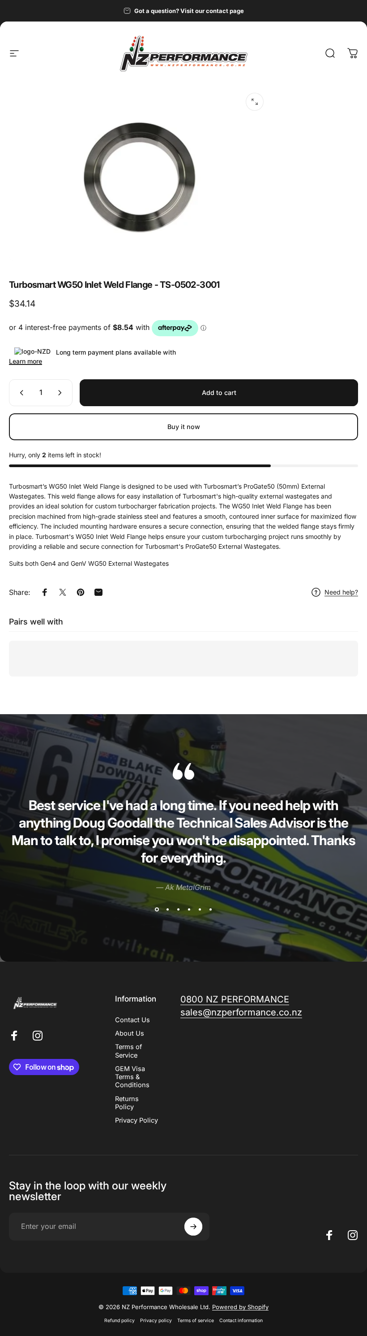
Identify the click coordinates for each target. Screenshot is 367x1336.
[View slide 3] (178, 909)
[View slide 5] (199, 909)
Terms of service (195, 1320)
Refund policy (119, 1320)
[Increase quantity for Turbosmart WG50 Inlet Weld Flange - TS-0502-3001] (61, 393)
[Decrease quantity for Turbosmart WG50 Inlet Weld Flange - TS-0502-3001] (19, 393)
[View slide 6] (210, 909)
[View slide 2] (167, 909)
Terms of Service (128, 1051)
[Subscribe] (193, 1227)
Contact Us (132, 1020)
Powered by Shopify (240, 1306)
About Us (129, 1033)
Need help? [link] (341, 592)
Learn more (25, 361)
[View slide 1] (156, 909)
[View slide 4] (189, 909)
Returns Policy (127, 1103)
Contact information (241, 1320)
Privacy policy (156, 1320)
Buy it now (183, 426)
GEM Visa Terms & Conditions (132, 1077)
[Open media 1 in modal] (255, 102)
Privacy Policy (136, 1120)
